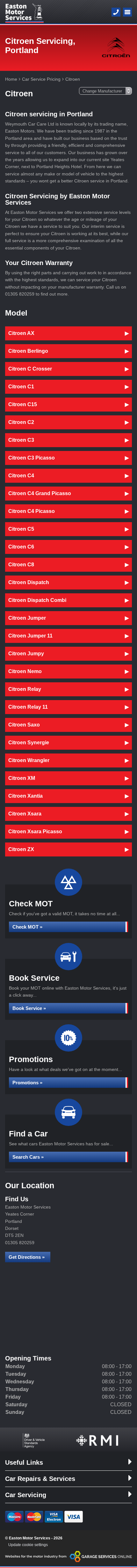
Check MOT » (27, 927)
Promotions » (27, 1082)
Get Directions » (27, 1257)
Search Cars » (28, 1157)
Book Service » (29, 1008)
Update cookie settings (28, 1545)
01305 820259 (19, 1242)
